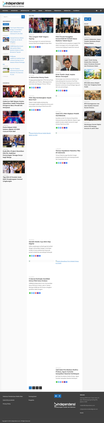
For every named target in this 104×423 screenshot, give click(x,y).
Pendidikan (57, 10)
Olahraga (76, 10)
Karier (81, 413)
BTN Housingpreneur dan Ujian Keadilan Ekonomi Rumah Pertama (91, 105)
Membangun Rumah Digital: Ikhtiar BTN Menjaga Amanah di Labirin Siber (92, 126)
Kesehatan (67, 10)
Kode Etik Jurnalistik (8, 400)
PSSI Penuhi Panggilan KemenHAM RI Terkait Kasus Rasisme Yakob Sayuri (66, 39)
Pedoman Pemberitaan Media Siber (13, 396)
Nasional (5, 10)
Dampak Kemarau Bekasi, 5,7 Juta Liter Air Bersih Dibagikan (17, 40)
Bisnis (40, 10)
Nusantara (14, 10)
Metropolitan (25, 10)
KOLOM (86, 24)
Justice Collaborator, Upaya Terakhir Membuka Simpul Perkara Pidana (92, 41)
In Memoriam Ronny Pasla (38, 77)
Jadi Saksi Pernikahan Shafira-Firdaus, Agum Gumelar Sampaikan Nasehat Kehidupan (67, 372)
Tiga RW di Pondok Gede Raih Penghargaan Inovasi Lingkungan (12, 179)
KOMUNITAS (6, 83)
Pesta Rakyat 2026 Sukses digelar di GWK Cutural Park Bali (11, 129)
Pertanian (48, 10)
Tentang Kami (33, 396)
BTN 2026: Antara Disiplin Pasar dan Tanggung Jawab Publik (92, 85)
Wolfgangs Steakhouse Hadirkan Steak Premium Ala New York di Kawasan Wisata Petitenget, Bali (14, 60)
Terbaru (6, 24)
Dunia (34, 10)
